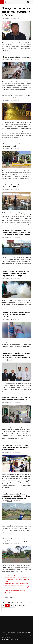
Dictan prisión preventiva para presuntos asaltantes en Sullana (16, 12)
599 (17, 602)
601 (25, 602)
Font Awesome (5, 639)
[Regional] (8, 2)
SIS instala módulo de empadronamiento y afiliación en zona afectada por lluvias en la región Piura (16, 448)
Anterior (11, 602)
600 (21, 602)
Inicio (4, 602)
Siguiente (5, 609)
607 (19, 606)
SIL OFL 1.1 (19, 639)
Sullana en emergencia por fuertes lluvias (16, 57)
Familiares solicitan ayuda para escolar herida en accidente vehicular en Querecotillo (16, 315)
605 (11, 606)
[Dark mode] (31, 2)
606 (15, 606)
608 (23, 606)
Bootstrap (4, 635)
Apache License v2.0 (6, 637)
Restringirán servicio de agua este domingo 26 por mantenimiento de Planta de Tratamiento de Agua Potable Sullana (16, 233)
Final (12, 609)
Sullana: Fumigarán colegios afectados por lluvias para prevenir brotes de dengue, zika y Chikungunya (15, 274)
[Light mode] (28, 2)
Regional (29, 632)
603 (3, 606)
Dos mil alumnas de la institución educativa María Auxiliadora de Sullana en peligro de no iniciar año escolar (16, 496)
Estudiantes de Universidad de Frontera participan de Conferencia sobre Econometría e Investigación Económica (16, 355)
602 (29, 602)
